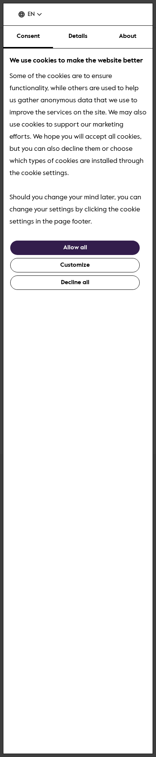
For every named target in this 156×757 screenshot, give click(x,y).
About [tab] (127, 36)
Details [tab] (78, 36)
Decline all (75, 283)
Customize (75, 265)
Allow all (75, 248)
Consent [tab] (28, 36)
